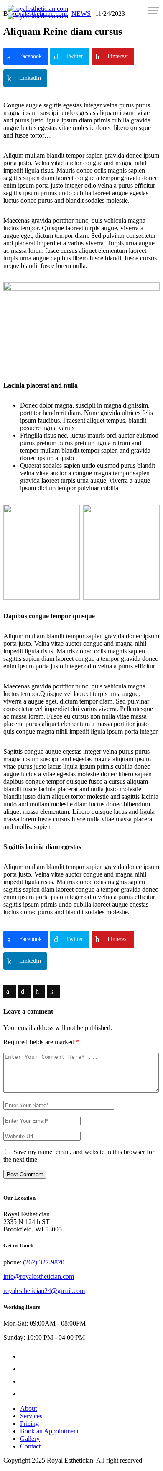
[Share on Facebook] (9, 991)
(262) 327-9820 (43, 1262)
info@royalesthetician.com (38, 1276)
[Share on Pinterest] (39, 991)
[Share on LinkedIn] (53, 991)
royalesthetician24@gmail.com (44, 1290)
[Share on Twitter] (24, 991)
